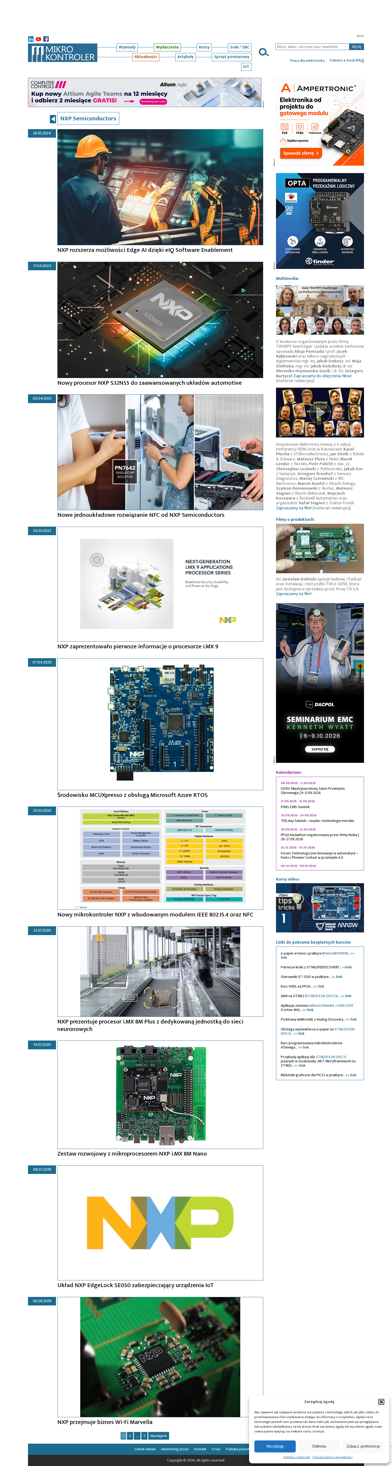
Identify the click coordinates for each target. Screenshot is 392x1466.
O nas (216, 1449)
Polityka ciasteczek (296, 1457)
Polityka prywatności (242, 1449)
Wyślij (356, 47)
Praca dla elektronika (307, 61)
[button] (381, 1401)
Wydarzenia (167, 47)
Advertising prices (175, 1449)
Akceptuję (275, 1446)
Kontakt (200, 1449)
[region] (320, 823)
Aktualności (145, 56)
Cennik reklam (145, 1449)
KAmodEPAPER (335, 953)
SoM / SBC (239, 47)
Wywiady (127, 47)
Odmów (319, 1446)
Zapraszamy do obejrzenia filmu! (322, 376)
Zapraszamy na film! (293, 508)
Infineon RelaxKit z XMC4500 (331, 1005)
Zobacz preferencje (363, 1446)
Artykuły (185, 56)
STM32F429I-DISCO (321, 996)
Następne (158, 1435)
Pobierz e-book (347, 60)
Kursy (204, 47)
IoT (246, 66)
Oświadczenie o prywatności (333, 1457)
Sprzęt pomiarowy (231, 56)
